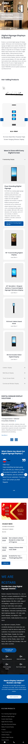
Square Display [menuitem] (5, 740)
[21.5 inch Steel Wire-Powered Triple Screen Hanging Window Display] (14, 115)
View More (4, 431)
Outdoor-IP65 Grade (9, 419)
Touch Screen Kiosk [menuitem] (6, 732)
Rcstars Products (8, 708)
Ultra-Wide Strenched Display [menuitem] (8, 724)
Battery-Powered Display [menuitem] (7, 727)
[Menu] (20, 3)
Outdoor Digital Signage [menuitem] (7, 737)
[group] (14, 122)
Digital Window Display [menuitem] (7, 721)
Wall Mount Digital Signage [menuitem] (8, 716)
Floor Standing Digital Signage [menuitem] (8, 713)
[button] (12, 490)
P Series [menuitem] (3, 729)
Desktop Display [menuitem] (5, 734)
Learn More (13, 257)
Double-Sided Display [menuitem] (6, 719)
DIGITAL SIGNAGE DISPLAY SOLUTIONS (12, 397)
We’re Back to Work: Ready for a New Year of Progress (16, 540)
